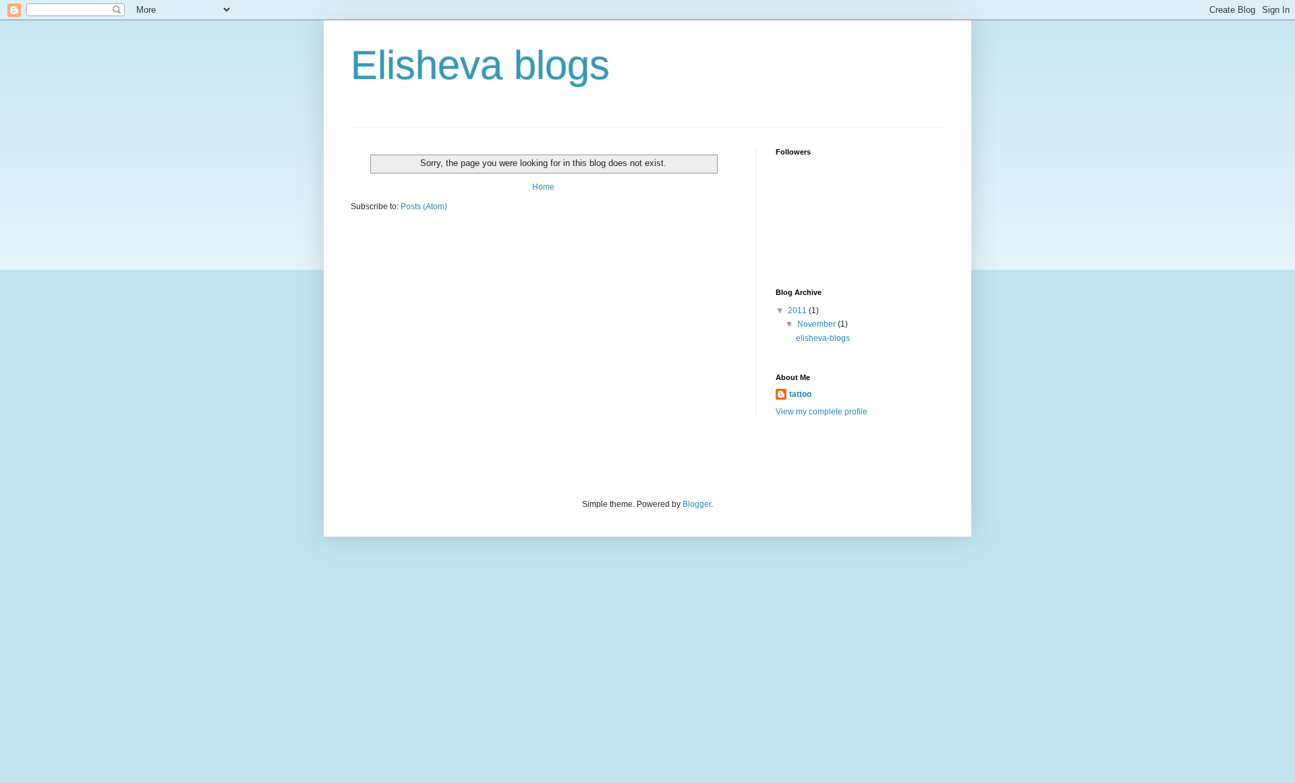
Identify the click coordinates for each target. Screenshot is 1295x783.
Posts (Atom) (424, 206)
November (817, 324)
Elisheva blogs (480, 65)
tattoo (800, 394)
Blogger (697, 504)
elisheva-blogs (823, 338)
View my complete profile (821, 411)
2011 (798, 310)
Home (543, 187)
